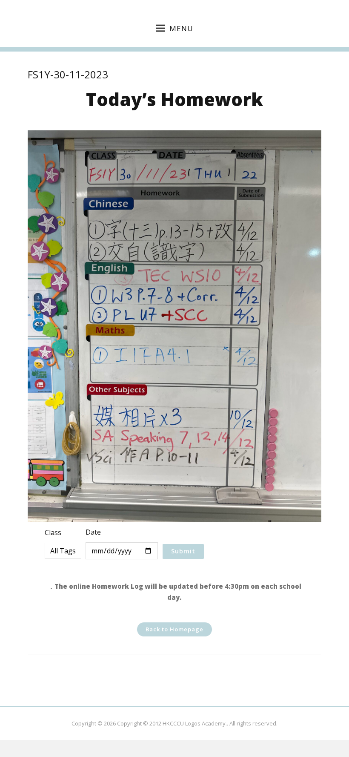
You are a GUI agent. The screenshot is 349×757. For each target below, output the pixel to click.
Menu (181, 28)
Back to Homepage (174, 629)
